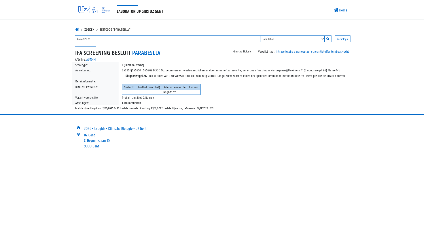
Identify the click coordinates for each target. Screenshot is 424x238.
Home (342, 9)
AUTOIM (91, 59)
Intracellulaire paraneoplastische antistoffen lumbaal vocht (312, 51)
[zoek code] (327, 38)
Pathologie (342, 39)
